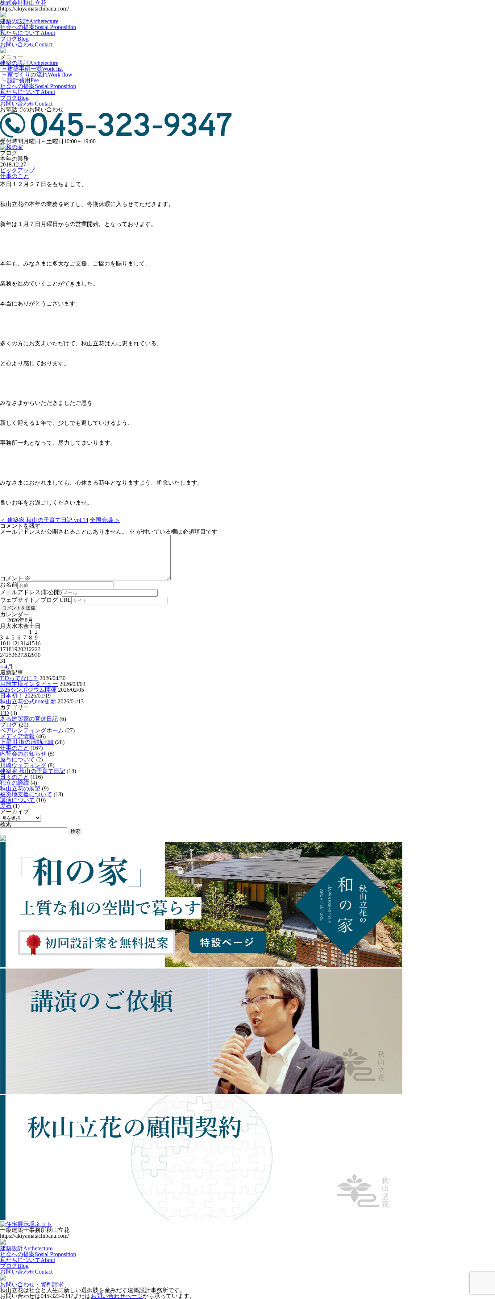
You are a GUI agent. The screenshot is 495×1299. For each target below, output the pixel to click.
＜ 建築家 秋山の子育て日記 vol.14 (44, 520)
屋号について (17, 759)
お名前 (8, 585)
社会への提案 (38, 27)
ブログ (14, 39)
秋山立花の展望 (20, 788)
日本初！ (11, 695)
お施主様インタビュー (29, 684)
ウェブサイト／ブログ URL (35, 600)
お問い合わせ (26, 44)
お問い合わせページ (117, 1296)
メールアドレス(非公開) (31, 592)
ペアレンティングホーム (32, 730)
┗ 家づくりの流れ (36, 74)
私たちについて (27, 33)
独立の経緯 (14, 783)
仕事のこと (14, 176)
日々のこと (14, 777)
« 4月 (6, 666)
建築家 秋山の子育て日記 (32, 771)
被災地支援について (26, 794)
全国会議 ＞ (105, 520)
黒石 (6, 806)
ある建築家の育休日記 (29, 719)
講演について (17, 800)
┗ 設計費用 (19, 80)
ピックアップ (17, 170)
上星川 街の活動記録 (27, 742)
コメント (15, 578)
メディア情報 (17, 736)
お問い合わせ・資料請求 (32, 1284)
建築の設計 (29, 21)
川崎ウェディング (23, 765)
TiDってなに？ (19, 678)
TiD (4, 713)
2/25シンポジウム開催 (28, 690)
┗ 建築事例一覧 (31, 69)
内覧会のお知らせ (23, 754)
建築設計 (26, 1248)
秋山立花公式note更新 (28, 701)
